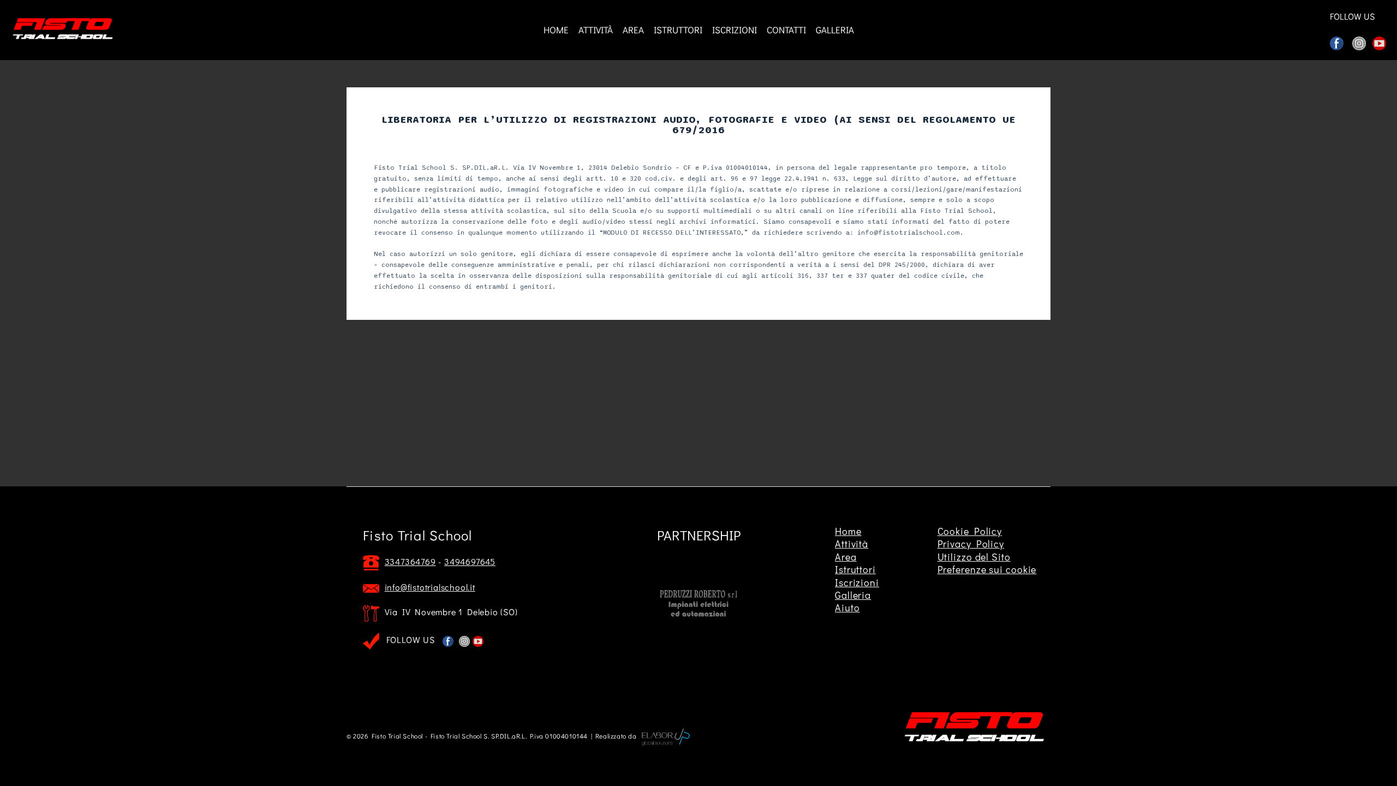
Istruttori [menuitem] (678, 29)
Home (848, 531)
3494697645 (469, 561)
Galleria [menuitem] (835, 29)
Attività (851, 543)
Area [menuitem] (633, 29)
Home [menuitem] (556, 29)
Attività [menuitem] (595, 29)
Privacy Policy (971, 543)
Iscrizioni (857, 582)
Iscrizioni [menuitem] (734, 29)
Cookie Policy (970, 531)
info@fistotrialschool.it (430, 587)
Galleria (853, 595)
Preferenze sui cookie (987, 569)
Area (846, 556)
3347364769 (410, 561)
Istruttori (855, 569)
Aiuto (847, 607)
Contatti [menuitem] (786, 29)
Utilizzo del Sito (974, 556)
